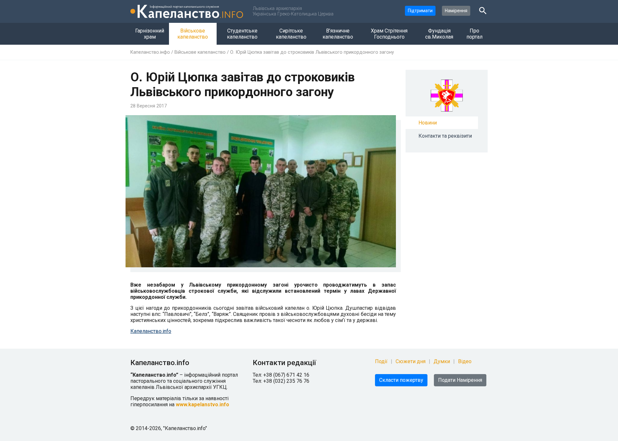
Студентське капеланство (242, 34)
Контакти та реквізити (445, 136)
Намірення (456, 10)
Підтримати (420, 10)
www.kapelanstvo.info (202, 404)
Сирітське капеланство (291, 34)
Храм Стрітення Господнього (389, 34)
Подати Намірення (460, 380)
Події (381, 361)
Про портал (474, 34)
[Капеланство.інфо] (186, 11)
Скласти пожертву (401, 380)
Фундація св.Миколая (439, 34)
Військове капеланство (192, 34)
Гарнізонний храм (149, 34)
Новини (427, 123)
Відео (465, 361)
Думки (442, 361)
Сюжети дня (411, 361)
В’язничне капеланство (338, 34)
